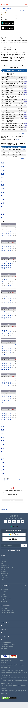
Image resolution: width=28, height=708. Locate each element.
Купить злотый (4, 618)
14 (8, 231)
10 (6, 246)
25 (2, 235)
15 (10, 231)
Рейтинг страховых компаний (7, 646)
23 (4, 250)
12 (4, 231)
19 (4, 233)
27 (6, 235)
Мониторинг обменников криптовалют (9, 581)
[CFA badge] (21, 656)
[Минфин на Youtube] (22, 521)
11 (2, 231)
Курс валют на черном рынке (7, 612)
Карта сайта (5, 509)
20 (6, 233)
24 (6, 250)
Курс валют (3, 557)
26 (4, 235)
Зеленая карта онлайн (6, 642)
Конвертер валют (5, 575)
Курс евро (3, 561)
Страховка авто (4, 648)
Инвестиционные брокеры (7, 567)
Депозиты (3, 571)
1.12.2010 (17, 139)
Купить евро (4, 616)
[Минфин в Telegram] (9, 521)
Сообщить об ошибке (14, 550)
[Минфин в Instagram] (18, 521)
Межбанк (3, 569)
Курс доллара (4, 559)
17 (6, 248)
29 (10, 235)
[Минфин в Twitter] (14, 521)
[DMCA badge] (14, 698)
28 (8, 235)
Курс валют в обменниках (7, 610)
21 (8, 233)
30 (4, 268)
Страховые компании (6, 650)
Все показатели (7, 8)
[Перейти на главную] (4, 4)
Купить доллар (4, 614)
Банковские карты (5, 565)
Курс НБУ (3, 563)
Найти (23, 545)
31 (6, 268)
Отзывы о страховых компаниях (8, 644)
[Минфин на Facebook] (5, 521)
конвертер (21, 133)
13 (6, 231)
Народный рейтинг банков (7, 579)
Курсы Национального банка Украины (13, 479)
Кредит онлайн (4, 577)
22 (10, 233)
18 (2, 233)
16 (4, 248)
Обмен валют (4, 608)
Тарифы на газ (4, 573)
